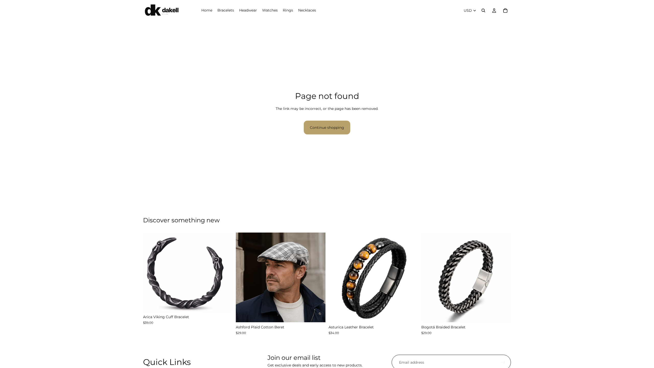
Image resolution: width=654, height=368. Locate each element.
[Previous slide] (150, 272)
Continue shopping (327, 127)
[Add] (317, 314)
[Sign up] (503, 362)
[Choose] (224, 304)
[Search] (483, 10)
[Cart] (505, 10)
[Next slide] (225, 272)
